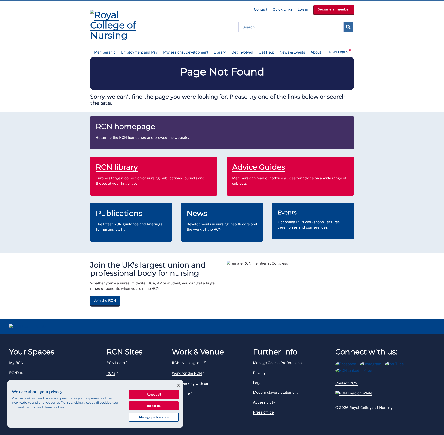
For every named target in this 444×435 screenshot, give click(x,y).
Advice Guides (258, 167)
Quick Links (283, 9)
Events (287, 212)
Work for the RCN (187, 373)
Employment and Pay (139, 52)
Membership (105, 52)
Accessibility (264, 402)
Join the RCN (105, 300)
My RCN (16, 363)
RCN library (117, 167)
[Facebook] (347, 363)
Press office (263, 412)
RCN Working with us (190, 383)
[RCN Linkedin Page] (355, 370)
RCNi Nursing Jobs (188, 363)
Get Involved (242, 52)
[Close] (178, 385)
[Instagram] (372, 363)
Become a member (333, 9)
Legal (258, 383)
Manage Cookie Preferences (277, 363)
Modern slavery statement (275, 392)
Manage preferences (154, 417)
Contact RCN (346, 383)
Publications (119, 213)
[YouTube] (396, 363)
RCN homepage (125, 126)
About (316, 52)
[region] (95, 404)
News (197, 213)
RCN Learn (338, 52)
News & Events (292, 52)
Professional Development (185, 52)
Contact (260, 9)
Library (220, 52)
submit (348, 27)
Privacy (259, 373)
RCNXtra (17, 373)
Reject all (154, 406)
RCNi (110, 373)
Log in (303, 9)
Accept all (154, 394)
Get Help (266, 52)
